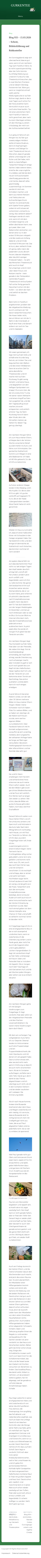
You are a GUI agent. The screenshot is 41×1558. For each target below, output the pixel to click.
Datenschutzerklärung (20, 1553)
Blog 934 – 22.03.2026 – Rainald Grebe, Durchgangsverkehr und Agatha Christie (27, 1523)
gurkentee (20, 5)
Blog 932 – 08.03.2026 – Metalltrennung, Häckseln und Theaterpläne (14, 1521)
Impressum (5, 1553)
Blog (10, 33)
